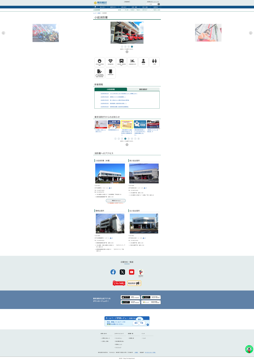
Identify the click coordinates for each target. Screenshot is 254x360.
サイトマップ (118, 347)
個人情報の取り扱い (120, 341)
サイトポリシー (119, 338)
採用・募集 (145, 7)
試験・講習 (134, 7)
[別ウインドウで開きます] (110, 188)
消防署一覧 (131, 338)
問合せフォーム (115, 200)
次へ (250, 33)
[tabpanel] (48, 33)
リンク (144, 338)
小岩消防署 (111, 89)
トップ (95, 7)
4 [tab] (125, 138)
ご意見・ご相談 (105, 341)
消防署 (98, 13)
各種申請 (155, 7)
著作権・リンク (119, 344)
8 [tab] (138, 138)
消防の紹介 (123, 7)
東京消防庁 (143, 89)
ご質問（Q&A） (105, 338)
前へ (3, 33)
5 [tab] (128, 138)
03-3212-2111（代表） (150, 352)
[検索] (159, 4)
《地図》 (136, 352)
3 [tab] (128, 46)
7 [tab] (135, 138)
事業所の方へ (113, 7)
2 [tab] (125, 46)
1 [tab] (115, 138)
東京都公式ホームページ (152, 1)
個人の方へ (102, 7)
